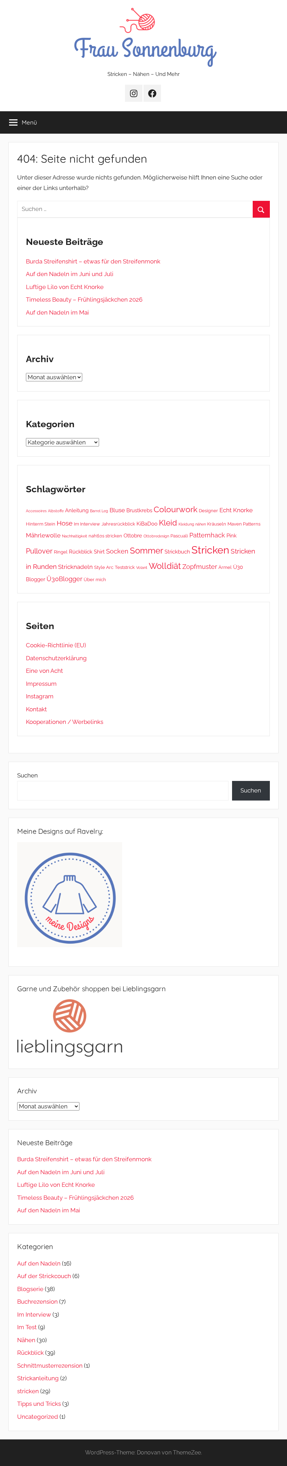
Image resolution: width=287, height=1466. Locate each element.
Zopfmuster (199, 566)
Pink (231, 536)
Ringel (61, 552)
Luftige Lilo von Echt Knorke (65, 286)
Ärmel (225, 567)
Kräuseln (216, 524)
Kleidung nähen (192, 524)
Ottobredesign (156, 536)
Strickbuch (177, 552)
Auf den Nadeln (39, 1263)
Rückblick (80, 552)
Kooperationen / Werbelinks (64, 721)
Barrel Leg (99, 511)
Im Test (27, 1327)
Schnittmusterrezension (50, 1365)
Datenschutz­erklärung (56, 658)
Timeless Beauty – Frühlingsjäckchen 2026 (84, 299)
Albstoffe (56, 511)
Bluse (117, 510)
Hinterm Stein (40, 524)
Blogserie (30, 1288)
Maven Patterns (243, 524)
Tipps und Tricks (39, 1403)
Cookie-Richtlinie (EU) (56, 645)
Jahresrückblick (118, 524)
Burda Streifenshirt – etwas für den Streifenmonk (93, 261)
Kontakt (36, 709)
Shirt (99, 552)
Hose (64, 523)
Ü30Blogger (64, 579)
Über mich (95, 579)
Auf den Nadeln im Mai (57, 312)
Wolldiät (165, 566)
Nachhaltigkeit (74, 536)
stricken (28, 1391)
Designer (208, 510)
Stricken (210, 550)
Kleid (168, 523)
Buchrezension (37, 1301)
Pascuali (179, 535)
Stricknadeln (75, 566)
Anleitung (77, 510)
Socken (117, 551)
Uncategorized (37, 1416)
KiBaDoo (147, 524)
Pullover (39, 551)
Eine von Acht (44, 670)
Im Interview (87, 524)
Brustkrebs (139, 510)
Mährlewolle (43, 535)
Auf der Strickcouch (44, 1276)
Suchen (27, 775)
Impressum (41, 683)
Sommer (146, 550)
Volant (141, 567)
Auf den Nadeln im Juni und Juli (69, 273)
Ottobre (133, 536)
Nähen (26, 1340)
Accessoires (36, 511)
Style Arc (103, 567)
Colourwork (175, 509)
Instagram (40, 696)
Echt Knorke (236, 510)
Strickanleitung (38, 1378)
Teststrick (125, 567)
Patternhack (207, 535)
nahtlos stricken (105, 535)
